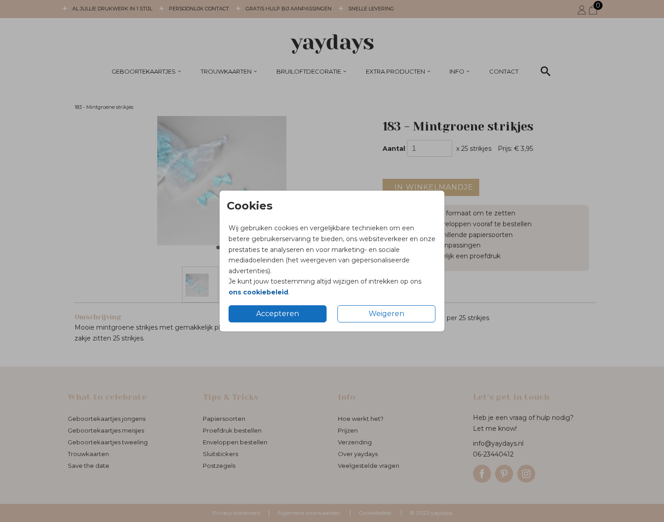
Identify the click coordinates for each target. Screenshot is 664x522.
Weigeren (386, 313)
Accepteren (277, 313)
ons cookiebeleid (258, 292)
